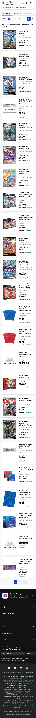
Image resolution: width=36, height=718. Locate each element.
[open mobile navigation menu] (3, 3)
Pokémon (10, 693)
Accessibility (28, 711)
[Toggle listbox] (24, 19)
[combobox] (19, 19)
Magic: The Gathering (9, 676)
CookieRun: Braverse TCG (10, 705)
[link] (9, 3)
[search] (16, 7)
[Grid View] (29, 19)
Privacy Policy (21, 660)
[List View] (33, 19)
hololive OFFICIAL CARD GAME (14, 691)
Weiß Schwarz (23, 683)
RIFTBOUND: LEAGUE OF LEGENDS (13, 700)
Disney (18, 698)
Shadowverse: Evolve (12, 687)
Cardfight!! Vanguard (10, 683)
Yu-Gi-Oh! (6, 680)
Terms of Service (18, 711)
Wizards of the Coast (20, 678)
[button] (32, 7)
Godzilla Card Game (10, 689)
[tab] (7, 13)
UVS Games (6, 702)
